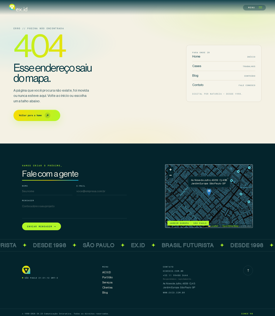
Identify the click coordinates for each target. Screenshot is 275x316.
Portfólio (107, 277)
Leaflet (214, 225)
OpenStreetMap (230, 225)
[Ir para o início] (18, 7)
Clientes (107, 287)
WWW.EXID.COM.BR (174, 292)
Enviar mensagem (41, 226)
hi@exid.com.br (173, 271)
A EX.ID (106, 272)
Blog (105, 292)
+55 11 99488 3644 (175, 275)
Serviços (107, 282)
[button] (209, 192)
